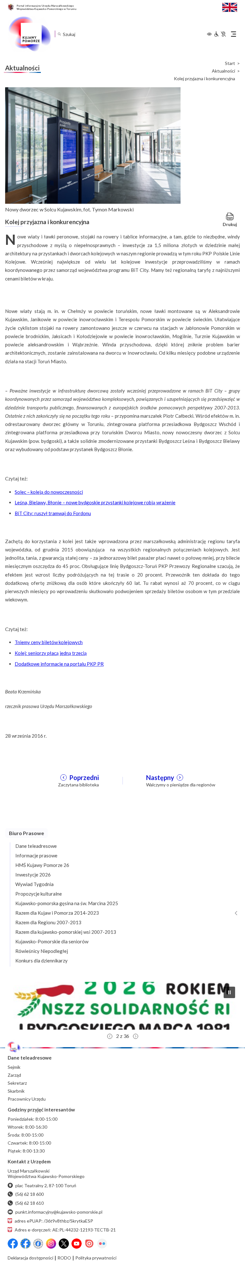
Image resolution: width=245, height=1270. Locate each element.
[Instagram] (51, 1243)
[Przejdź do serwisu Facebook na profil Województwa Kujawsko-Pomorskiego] (13, 1243)
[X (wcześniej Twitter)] (64, 1243)
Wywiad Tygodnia (34, 884)
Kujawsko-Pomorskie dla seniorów (51, 941)
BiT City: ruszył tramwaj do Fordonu (53, 513)
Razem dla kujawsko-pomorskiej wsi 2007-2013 (65, 932)
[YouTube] (76, 1243)
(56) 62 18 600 (29, 1194)
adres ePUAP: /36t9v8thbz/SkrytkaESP (54, 1221)
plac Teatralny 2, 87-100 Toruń (45, 1185)
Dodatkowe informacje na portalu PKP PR (59, 664)
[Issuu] (89, 1243)
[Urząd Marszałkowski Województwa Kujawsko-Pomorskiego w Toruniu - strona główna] (29, 34)
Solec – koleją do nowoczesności (49, 492)
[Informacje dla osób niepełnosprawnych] (220, 34)
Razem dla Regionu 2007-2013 (48, 922)
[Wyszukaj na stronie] (59, 34)
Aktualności (223, 71)
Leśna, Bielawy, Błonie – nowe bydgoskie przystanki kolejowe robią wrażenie (95, 502)
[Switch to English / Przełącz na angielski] (229, 7)
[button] (122, 1006)
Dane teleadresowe (36, 846)
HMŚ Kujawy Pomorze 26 (42, 865)
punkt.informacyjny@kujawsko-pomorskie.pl (58, 1212)
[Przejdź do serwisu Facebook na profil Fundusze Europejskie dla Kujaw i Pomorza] (25, 1243)
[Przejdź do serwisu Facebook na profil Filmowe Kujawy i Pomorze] (38, 1243)
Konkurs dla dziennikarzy (41, 960)
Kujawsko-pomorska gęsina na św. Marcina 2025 (66, 903)
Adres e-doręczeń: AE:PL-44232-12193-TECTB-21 (65, 1229)
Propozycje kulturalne (38, 894)
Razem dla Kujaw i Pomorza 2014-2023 (57, 913)
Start (230, 63)
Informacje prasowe (36, 855)
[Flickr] (102, 1243)
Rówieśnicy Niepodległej (41, 951)
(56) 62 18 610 (29, 1203)
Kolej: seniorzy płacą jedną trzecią (51, 653)
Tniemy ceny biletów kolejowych (49, 642)
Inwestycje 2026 (33, 874)
